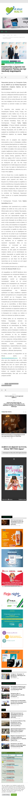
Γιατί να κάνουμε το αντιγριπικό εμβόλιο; (14, 396)
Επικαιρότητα (13, 61)
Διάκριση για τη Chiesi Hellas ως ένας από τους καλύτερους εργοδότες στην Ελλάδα (18, 702)
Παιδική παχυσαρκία (6, 385)
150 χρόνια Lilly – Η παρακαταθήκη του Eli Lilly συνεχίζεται (17, 695)
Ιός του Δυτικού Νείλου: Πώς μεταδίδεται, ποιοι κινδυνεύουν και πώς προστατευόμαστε (18, 723)
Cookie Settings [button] (6, 794)
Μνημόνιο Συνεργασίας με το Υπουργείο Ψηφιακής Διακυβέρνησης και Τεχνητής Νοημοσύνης (18, 738)
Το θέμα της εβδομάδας (8, 62)
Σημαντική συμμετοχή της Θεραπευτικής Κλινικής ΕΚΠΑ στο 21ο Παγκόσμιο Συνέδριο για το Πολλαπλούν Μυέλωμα (14, 404)
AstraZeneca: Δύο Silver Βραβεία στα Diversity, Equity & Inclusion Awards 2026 (18, 745)
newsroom (17, 64)
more (26, 77)
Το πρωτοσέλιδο (19, 62)
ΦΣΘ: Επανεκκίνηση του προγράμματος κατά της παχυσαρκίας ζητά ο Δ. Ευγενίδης (13, 435)
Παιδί (19, 61)
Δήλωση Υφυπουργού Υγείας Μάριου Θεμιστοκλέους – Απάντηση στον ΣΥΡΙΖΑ (18, 730)
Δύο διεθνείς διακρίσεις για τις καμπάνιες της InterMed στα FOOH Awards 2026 (18, 688)
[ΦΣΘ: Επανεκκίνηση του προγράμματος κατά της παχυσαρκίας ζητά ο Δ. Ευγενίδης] (14, 423)
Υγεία (3, 64)
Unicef (6, 383)
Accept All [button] (14, 794)
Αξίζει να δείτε (5, 61)
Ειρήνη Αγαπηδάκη (13, 383)
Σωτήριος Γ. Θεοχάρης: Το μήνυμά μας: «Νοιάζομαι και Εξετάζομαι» (18, 675)
